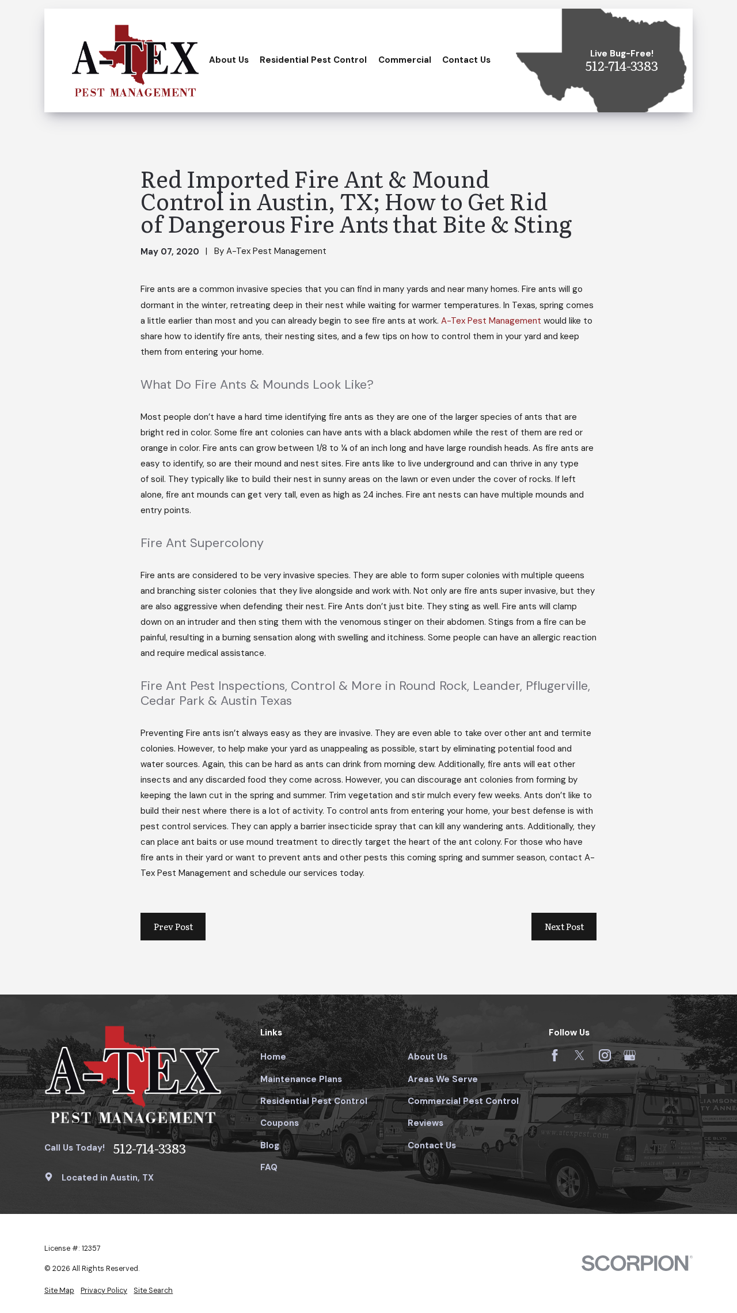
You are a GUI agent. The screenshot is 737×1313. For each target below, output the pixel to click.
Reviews (425, 1123)
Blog (269, 1145)
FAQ (269, 1167)
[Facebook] (555, 1055)
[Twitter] (579, 1055)
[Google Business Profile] (630, 1055)
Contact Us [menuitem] (466, 60)
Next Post (564, 926)
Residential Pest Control (313, 1101)
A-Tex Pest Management (492, 321)
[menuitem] (59, 1290)
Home (273, 1056)
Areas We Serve (443, 1079)
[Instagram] (605, 1055)
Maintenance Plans (301, 1079)
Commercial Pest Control (463, 1101)
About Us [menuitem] (229, 60)
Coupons (279, 1123)
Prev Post (173, 926)
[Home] (135, 60)
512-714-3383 (622, 66)
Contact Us (432, 1145)
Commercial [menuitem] (404, 60)
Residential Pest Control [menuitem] (313, 60)
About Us (427, 1056)
